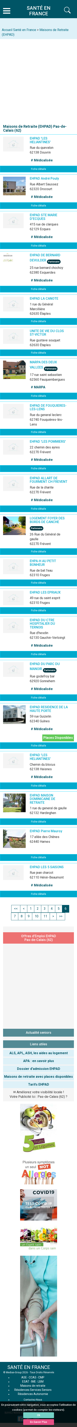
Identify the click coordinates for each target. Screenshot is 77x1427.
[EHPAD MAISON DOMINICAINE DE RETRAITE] (20, 806)
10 (36, 916)
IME (33, 1381)
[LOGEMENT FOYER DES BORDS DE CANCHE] (20, 528)
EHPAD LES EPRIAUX (45, 592)
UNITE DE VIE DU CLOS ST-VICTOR (47, 333)
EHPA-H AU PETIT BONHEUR (43, 563)
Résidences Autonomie (33, 1394)
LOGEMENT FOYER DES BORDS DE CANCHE (47, 520)
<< (16, 909)
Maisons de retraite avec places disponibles (38, 1077)
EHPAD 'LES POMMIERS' (48, 441)
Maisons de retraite (32, 1385)
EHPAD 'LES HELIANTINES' (40, 140)
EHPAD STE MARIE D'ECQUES (43, 217)
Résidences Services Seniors (33, 1389)
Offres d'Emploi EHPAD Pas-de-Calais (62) (38, 938)
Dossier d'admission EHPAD (38, 1069)
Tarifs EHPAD (38, 1084)
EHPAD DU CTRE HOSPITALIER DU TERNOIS (42, 623)
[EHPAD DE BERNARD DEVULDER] (20, 265)
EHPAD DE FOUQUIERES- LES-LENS (48, 407)
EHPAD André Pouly (44, 178)
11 (45, 916)
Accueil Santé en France (19, 30)
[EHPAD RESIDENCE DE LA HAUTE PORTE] (20, 717)
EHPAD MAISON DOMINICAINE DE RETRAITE (42, 799)
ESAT (25, 1381)
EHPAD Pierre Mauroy (46, 831)
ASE (24, 1377)
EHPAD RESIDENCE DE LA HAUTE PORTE (49, 709)
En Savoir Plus (38, 1421)
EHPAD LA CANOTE (44, 298)
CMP (41, 1377)
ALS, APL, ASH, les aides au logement (38, 1053)
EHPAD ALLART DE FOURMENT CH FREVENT (48, 480)
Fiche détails (38, 168)
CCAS (32, 1377)
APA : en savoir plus (38, 1061)
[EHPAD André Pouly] (20, 189)
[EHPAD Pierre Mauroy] (20, 841)
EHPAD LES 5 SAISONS (47, 867)
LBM (41, 1381)
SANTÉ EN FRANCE (28, 1367)
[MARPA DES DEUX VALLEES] (20, 372)
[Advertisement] (38, 80)
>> (60, 916)
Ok (38, 1415)
